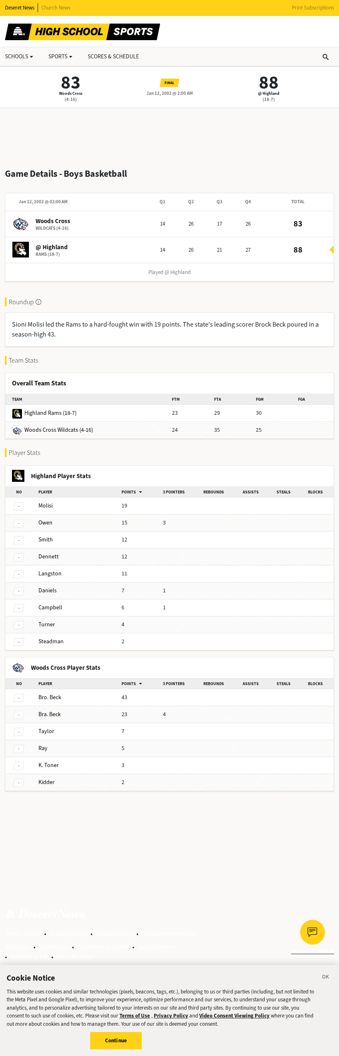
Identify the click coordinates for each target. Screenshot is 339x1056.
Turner (46, 624)
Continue (116, 1040)
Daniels (47, 590)
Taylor (46, 731)
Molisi (45, 506)
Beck (49, 697)
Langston (50, 573)
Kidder (46, 782)
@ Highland (268, 93)
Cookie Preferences (169, 933)
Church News (55, 7)
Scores (113, 56)
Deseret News (19, 7)
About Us (17, 947)
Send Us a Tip (29, 957)
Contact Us (54, 947)
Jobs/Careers (156, 947)
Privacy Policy (68, 933)
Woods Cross (70, 93)
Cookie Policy (114, 933)
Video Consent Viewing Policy (234, 1015)
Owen (45, 523)
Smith (45, 540)
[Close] (326, 978)
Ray (43, 748)
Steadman (51, 641)
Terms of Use (23, 933)
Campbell (50, 607)
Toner (48, 765)
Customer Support (103, 947)
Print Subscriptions (313, 7)
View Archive (74, 957)
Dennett (48, 556)
